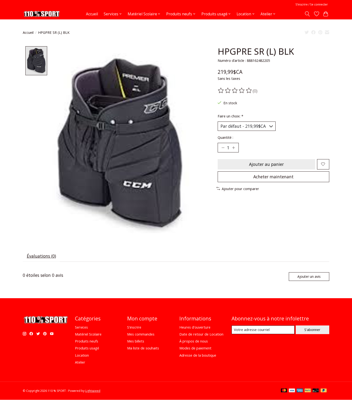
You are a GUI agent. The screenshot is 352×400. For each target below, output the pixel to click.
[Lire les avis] (235, 90)
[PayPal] (308, 390)
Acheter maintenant (273, 177)
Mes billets (135, 341)
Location (82, 355)
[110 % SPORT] (41, 13)
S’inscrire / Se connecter (311, 4)
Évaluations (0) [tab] (41, 256)
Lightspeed (92, 391)
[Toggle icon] (307, 14)
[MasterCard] (284, 390)
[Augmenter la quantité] (233, 147)
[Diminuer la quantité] (223, 147)
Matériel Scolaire (88, 334)
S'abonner (312, 329)
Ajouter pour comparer (240, 188)
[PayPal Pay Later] (324, 390)
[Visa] (292, 390)
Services (81, 327)
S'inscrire (134, 327)
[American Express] (300, 390)
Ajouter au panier (266, 164)
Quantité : (225, 137)
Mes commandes (140, 334)
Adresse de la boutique (197, 355)
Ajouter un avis (309, 276)
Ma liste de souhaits (143, 348)
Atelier (80, 362)
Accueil (92, 14)
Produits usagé (87, 348)
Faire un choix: (230, 116)
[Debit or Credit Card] (315, 390)
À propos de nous (193, 341)
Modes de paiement (195, 348)
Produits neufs (86, 341)
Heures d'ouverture (194, 327)
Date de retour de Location (201, 334)
